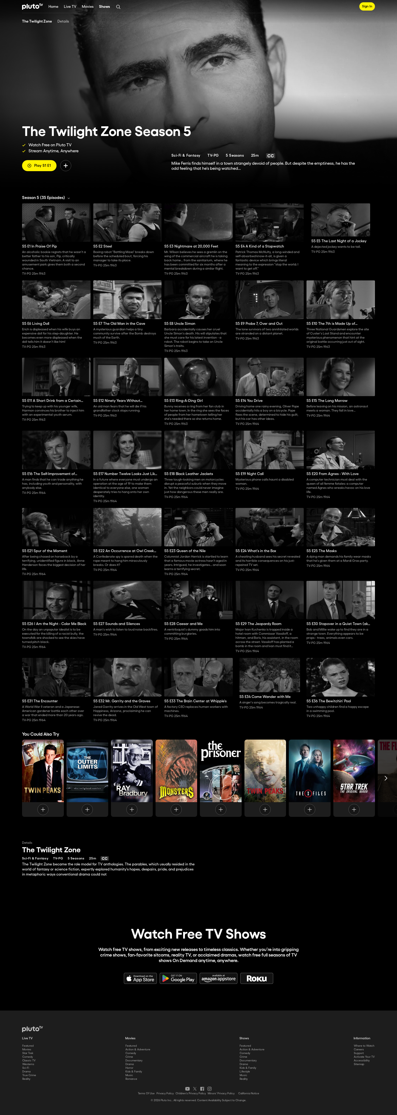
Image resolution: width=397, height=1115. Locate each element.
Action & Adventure (137, 1049)
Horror (129, 1067)
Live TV (70, 7)
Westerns (28, 1064)
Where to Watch (364, 1045)
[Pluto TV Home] (32, 6)
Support (359, 1053)
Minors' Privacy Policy (221, 1093)
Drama (26, 1071)
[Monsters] (176, 778)
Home (53, 7)
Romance (131, 1079)
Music (129, 1075)
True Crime (29, 1075)
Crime (129, 1056)
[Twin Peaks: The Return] (265, 778)
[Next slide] (386, 778)
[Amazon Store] (219, 978)
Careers (359, 1049)
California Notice (248, 1093)
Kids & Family (133, 1071)
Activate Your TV (364, 1056)
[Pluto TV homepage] (32, 1028)
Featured (28, 1045)
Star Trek (27, 1053)
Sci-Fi (25, 1067)
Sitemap (359, 1064)
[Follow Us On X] (195, 1088)
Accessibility (362, 1060)
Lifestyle (245, 1071)
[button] (47, 197)
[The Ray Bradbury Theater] (132, 778)
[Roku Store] (256, 978)
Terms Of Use (146, 1093)
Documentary (133, 1060)
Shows (104, 7)
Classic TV (29, 1060)
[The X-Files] (310, 778)
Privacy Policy (165, 1093)
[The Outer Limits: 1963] (87, 778)
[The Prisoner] (221, 778)
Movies (88, 7)
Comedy (27, 1056)
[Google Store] (178, 978)
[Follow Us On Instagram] (209, 1088)
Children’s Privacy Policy (191, 1093)
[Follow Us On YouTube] (187, 1088)
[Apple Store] (140, 978)
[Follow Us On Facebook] (202, 1088)
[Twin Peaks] (43, 778)
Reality (26, 1079)
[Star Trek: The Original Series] (354, 778)
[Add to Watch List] (65, 165)
